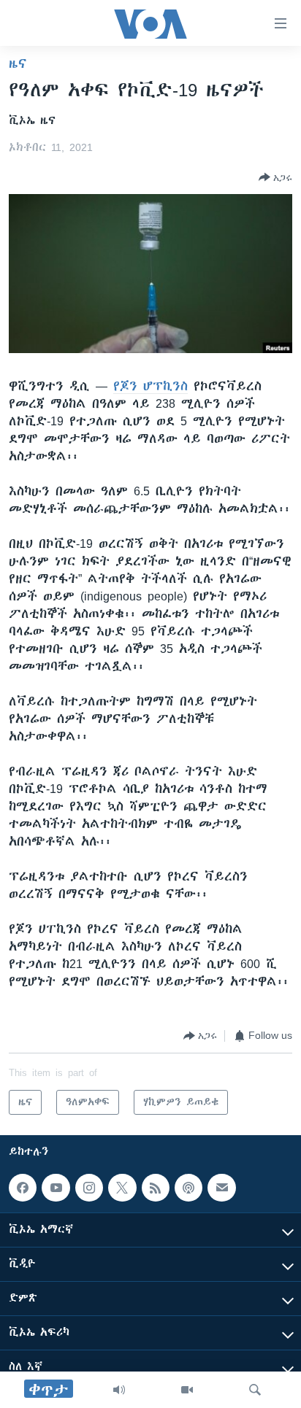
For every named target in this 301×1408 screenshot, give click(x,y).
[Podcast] (188, 1188)
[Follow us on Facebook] (23, 1188)
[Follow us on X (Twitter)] (122, 1188)
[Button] (275, 177)
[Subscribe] (221, 1188)
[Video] (187, 1390)
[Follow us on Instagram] (89, 1188)
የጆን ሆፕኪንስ (150, 386)
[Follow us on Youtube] (55, 1188)
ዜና (18, 63)
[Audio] (119, 1390)
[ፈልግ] (255, 1390)
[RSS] (155, 1188)
